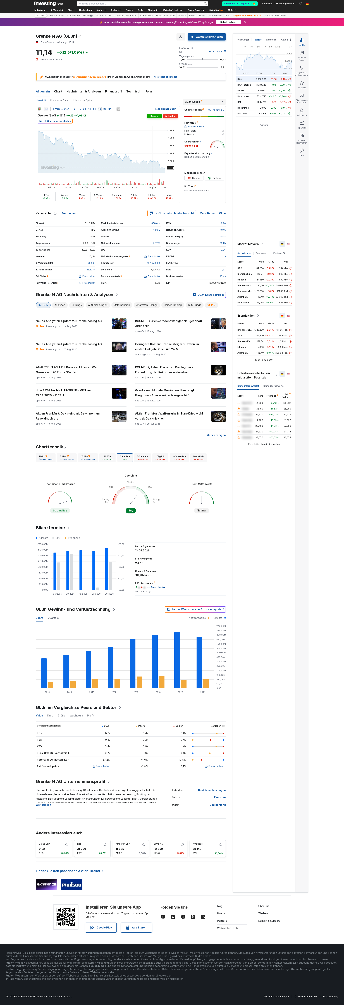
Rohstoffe (271, 39)
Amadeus (198, 843)
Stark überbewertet (273, 386)
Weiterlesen (43, 804)
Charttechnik (49, 446)
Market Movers (248, 244)
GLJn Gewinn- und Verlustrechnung (73, 609)
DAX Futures (244, 85)
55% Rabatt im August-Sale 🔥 (239, 3)
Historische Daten (59, 100)
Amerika (182, 15)
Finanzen (220, 797)
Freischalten (103, 766)
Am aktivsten (244, 253)
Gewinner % (262, 253)
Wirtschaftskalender (173, 10)
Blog (220, 906)
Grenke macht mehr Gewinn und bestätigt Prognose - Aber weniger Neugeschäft (164, 393)
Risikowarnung (330, 996)
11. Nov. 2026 (154, 263)
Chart (58, 91)
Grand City (44, 843)
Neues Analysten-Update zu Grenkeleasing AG (69, 321)
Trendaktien (246, 315)
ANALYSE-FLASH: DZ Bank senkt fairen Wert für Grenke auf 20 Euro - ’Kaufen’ (70, 369)
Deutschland (73, 15)
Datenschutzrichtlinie (306, 996)
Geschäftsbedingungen (276, 996)
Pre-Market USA (103, 15)
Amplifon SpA (123, 843)
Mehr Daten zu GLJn (213, 213)
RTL (79, 843)
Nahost (202, 15)
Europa (192, 15)
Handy (221, 913)
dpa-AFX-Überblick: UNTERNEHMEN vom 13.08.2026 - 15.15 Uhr (64, 393)
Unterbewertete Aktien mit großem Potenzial (253, 375)
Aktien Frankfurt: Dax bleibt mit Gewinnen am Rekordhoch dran (68, 416)
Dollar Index (243, 107)
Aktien (40, 15)
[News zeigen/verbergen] (118, 109)
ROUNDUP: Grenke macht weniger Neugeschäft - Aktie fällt (169, 323)
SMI (239, 102)
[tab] (46, 457)
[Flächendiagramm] (46, 109)
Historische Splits (82, 100)
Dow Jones (243, 96)
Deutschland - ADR (165, 15)
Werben (263, 913)
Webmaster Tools (227, 928)
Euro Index (243, 113)
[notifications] (301, 3)
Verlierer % (279, 253)
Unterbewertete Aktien (275, 15)
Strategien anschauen (165, 76)
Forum (149, 91)
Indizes (258, 39)
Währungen (243, 39)
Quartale (53, 617)
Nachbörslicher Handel (125, 15)
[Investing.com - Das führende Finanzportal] (48, 3)
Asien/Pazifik (215, 15)
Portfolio (222, 920)
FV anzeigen (215, 51)
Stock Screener (196, 10)
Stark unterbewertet (248, 386)
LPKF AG (158, 843)
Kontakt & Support (269, 920)
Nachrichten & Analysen (83, 91)
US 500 (241, 90)
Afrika (227, 15)
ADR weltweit (146, 15)
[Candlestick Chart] (39, 109)
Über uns (263, 906)
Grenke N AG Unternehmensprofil (70, 781)
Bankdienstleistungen (212, 790)
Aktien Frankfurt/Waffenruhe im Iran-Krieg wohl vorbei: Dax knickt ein (169, 416)
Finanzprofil (113, 91)
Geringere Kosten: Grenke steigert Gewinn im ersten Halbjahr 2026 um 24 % (167, 346)
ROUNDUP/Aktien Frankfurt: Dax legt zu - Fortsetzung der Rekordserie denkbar (164, 369)
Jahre (39, 617)
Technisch (133, 91)
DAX (239, 79)
